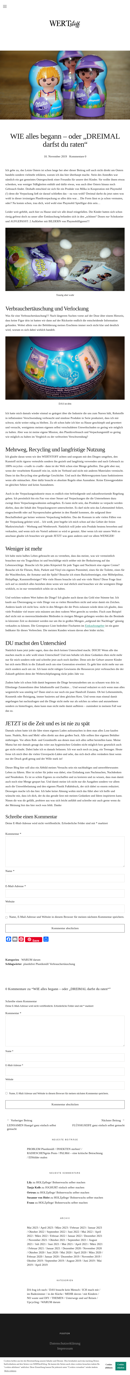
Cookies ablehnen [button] (109, 1366)
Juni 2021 (53, 1244)
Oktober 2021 (57, 1240)
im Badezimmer (36, 1293)
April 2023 (46, 1227)
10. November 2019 (55, 156)
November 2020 (92, 1248)
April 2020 (80, 1252)
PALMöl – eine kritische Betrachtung (81, 1153)
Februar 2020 (34, 1256)
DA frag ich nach (37, 1289)
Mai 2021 (67, 1244)
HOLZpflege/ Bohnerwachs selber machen (60, 1182)
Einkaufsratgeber (94, 625)
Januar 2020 (52, 1256)
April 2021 (81, 1244)
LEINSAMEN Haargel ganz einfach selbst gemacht (31, 1125)
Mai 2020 (66, 1252)
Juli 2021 (40, 1244)
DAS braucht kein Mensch (64, 1289)
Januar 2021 (53, 1248)
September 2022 (56, 1231)
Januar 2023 (95, 1227)
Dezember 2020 (72, 1248)
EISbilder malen (38, 1157)
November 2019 (91, 1256)
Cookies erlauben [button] (120, 1366)
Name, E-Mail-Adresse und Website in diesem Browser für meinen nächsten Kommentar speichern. (66, 916)
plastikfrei (29, 964)
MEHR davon (73, 1293)
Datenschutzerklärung (65, 1343)
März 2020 (95, 1252)
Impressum (65, 1348)
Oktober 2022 (36, 1231)
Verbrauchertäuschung (62, 964)
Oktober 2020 (36, 1252)
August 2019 (73, 1260)
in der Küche (55, 1293)
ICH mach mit (90, 1289)
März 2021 (96, 1244)
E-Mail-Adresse (15, 886)
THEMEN (57, 1298)
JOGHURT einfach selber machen (64, 1187)
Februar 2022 (57, 1235)
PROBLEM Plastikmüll (40, 1149)
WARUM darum (30, 959)
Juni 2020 (52, 1252)
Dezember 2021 (93, 1235)
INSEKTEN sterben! (69, 1149)
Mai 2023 (32, 1227)
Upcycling (33, 1302)
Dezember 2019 (70, 1256)
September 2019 (54, 1260)
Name (9, 871)
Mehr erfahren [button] (10, 1371)
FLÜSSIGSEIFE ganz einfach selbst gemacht (95, 1123)
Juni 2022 (73, 1231)
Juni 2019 (89, 1260)
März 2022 (41, 1235)
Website (10, 901)
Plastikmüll (42, 964)
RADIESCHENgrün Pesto (42, 1153)
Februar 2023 (78, 1227)
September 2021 (77, 1240)
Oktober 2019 (35, 1260)
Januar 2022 (75, 1235)
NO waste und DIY (38, 1298)
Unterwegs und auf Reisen (81, 1298)
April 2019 (41, 1264)
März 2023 (61, 1227)
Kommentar (13, 833)
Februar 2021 (36, 1248)
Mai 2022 (87, 1231)
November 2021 (38, 1240)
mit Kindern (90, 1293)
